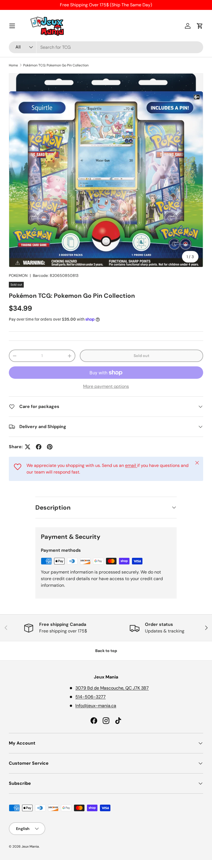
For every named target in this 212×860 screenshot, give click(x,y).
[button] (200, 26)
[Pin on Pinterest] (49, 446)
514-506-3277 (90, 697)
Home (13, 65)
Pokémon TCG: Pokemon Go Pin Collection (56, 65)
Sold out (141, 355)
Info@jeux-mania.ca (95, 705)
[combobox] (106, 47)
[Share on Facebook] (38, 446)
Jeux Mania (30, 846)
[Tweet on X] (27, 446)
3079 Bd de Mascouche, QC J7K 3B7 (112, 688)
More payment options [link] (106, 386)
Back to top (106, 650)
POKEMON (18, 275)
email (131, 465)
